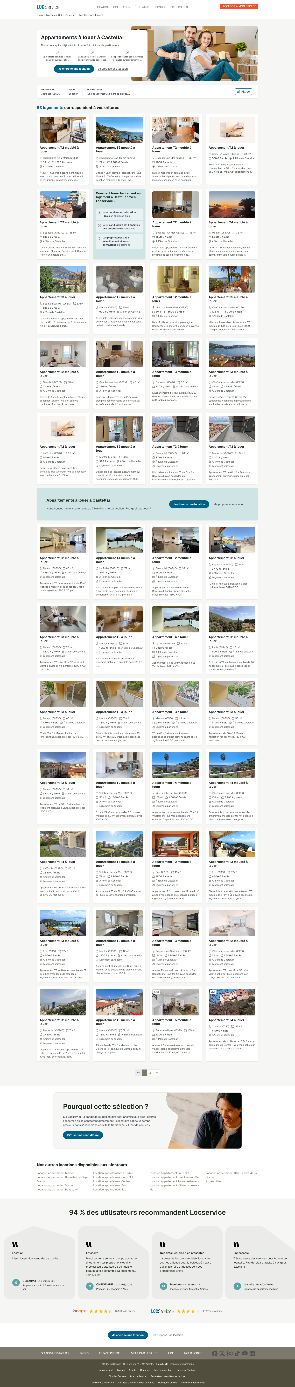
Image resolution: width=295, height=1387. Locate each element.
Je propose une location (113, 68)
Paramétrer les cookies (193, 1382)
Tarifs (84, 1353)
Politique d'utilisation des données (136, 1382)
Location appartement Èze (109, 1189)
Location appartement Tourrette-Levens (174, 1181)
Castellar (70, 15)
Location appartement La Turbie (113, 1173)
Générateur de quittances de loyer (168, 1376)
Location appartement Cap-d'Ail (113, 1177)
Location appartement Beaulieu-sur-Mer (175, 1177)
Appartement (106, 1370)
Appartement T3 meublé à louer (171, 374)
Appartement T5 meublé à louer (228, 299)
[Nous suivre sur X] (222, 1353)
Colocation (121, 7)
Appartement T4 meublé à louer (228, 224)
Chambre (145, 1370)
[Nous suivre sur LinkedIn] (252, 1353)
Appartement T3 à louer (57, 297)
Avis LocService (138, 1376)
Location (102, 7)
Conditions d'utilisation (102, 1382)
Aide (171, 1353)
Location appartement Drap (110, 1185)
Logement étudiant (186, 1370)
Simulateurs (164, 7)
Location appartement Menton (55, 1173)
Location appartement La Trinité (169, 1173)
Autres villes (213, 1181)
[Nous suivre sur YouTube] (244, 1353)
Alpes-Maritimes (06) (50, 15)
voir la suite (93, 1275)
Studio (132, 1370)
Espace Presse (110, 1353)
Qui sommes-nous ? (55, 1353)
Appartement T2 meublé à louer (59, 149)
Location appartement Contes (111, 1181)
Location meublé (163, 1370)
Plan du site (162, 1363)
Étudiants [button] (142, 7)
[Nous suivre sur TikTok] (237, 1353)
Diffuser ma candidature (83, 1135)
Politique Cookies (167, 1382)
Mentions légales (144, 1353)
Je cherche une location (74, 68)
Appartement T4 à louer (170, 637)
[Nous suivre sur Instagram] (229, 1353)
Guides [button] (183, 7)
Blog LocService (117, 1376)
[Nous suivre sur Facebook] (214, 1353)
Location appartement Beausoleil (57, 1189)
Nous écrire (193, 1353)
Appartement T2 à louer (226, 148)
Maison (121, 1370)
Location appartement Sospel (55, 1185)
